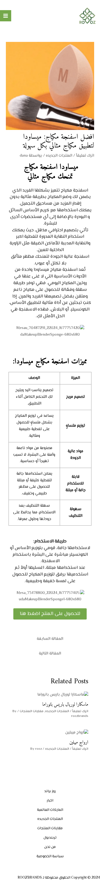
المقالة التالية (50, 653)
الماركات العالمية (50, 810)
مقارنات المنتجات (31, 711)
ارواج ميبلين (78, 742)
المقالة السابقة (50, 639)
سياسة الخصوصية (50, 856)
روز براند (50, 791)
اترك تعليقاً (85, 156)
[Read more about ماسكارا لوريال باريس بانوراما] (62, 695)
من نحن (50, 847)
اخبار (50, 800)
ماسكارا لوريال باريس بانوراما (65, 704)
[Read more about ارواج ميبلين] (76, 732)
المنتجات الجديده (59, 156)
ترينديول (50, 837)
